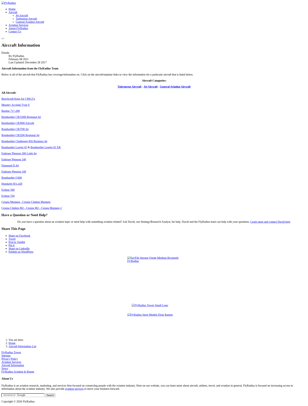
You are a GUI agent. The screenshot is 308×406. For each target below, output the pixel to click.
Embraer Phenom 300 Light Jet (19, 153)
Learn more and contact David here (270, 221)
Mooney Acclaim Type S (15, 104)
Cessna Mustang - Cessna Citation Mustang (25, 201)
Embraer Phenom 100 (13, 159)
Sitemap (6, 355)
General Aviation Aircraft (175, 86)
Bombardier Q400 (11, 177)
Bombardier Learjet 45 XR (45, 147)
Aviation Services (11, 362)
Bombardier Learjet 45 (14, 147)
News (4, 368)
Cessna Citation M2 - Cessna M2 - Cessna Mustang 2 (31, 208)
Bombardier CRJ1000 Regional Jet (21, 116)
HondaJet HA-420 (11, 183)
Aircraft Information (12, 365)
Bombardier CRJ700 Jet (15, 129)
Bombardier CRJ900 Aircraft (17, 123)
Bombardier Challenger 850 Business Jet (24, 141)
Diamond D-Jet (10, 165)
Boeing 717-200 (10, 110)
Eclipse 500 (8, 189)
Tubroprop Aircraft (129, 86)
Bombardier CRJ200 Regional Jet (20, 135)
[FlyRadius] (8, 2)
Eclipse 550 (8, 195)
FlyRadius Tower (11, 352)
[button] (13, 12)
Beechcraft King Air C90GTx (18, 98)
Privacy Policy (9, 358)
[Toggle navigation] (2, 38)
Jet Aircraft (151, 86)
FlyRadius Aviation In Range (17, 371)
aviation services (74, 388)
